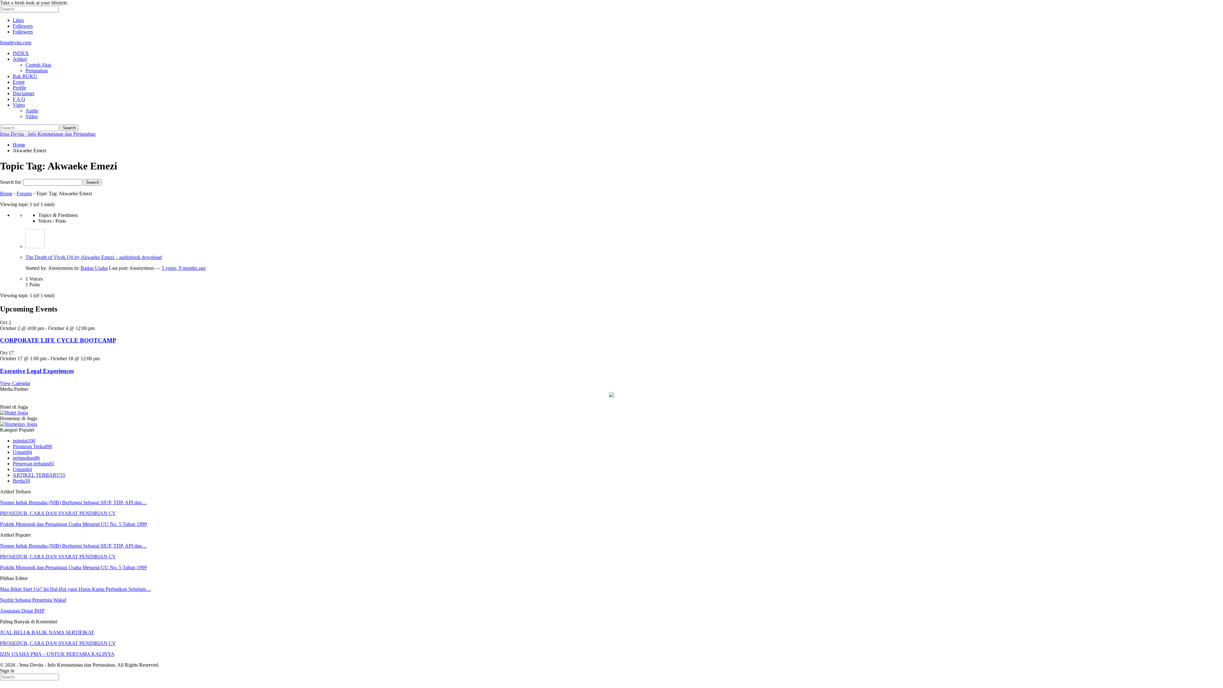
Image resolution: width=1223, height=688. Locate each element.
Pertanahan (36, 70)
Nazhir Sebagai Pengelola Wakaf (33, 600)
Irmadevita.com (15, 42)
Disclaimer (23, 93)
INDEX (21, 53)
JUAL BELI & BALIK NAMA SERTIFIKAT (47, 632)
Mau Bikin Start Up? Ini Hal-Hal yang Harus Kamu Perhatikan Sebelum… (75, 589)
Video (19, 105)
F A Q (19, 99)
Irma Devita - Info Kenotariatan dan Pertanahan (48, 134)
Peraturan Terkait (32, 446)
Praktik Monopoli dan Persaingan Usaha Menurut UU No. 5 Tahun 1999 (73, 524)
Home (6, 193)
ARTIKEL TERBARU (39, 475)
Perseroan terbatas (33, 463)
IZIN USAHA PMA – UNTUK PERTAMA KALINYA (57, 654)
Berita (21, 481)
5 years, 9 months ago (184, 268)
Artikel (20, 59)
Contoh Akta (38, 65)
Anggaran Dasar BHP (22, 610)
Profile (19, 87)
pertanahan (26, 458)
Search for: (11, 182)
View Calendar (15, 383)
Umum (22, 452)
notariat (24, 440)
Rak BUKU (25, 76)
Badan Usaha (94, 268)
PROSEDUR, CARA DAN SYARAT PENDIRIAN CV (58, 513)
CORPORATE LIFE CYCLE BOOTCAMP (58, 340)
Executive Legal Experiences (37, 371)
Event (19, 82)
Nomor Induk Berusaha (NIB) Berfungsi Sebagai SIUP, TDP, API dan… (73, 502)
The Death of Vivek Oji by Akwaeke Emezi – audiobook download (93, 257)
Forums (24, 193)
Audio (31, 110)
